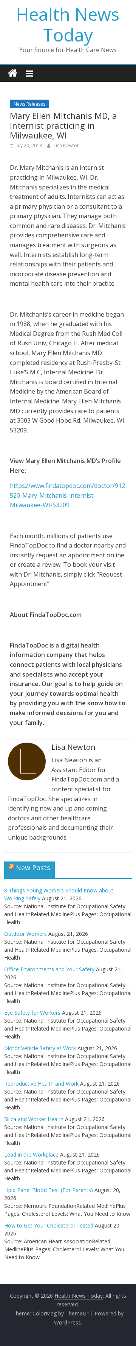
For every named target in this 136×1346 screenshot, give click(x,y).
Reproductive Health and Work (41, 1083)
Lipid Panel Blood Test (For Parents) (48, 1190)
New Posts (33, 867)
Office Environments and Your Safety (49, 969)
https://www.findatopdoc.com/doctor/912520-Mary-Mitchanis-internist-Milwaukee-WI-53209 (67, 495)
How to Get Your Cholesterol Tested (48, 1225)
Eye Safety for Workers (32, 1012)
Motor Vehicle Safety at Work (40, 1048)
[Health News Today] (12, 73)
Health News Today (67, 24)
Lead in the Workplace (31, 1154)
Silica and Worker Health (33, 1119)
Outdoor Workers (25, 933)
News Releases (29, 104)
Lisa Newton (67, 145)
